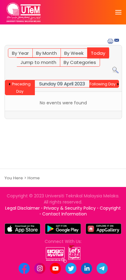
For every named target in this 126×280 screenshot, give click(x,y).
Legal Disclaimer (22, 208)
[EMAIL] (117, 40)
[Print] (110, 41)
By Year (20, 53)
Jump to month (38, 62)
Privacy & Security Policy (70, 208)
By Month (46, 53)
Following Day (103, 84)
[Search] (115, 70)
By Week (73, 53)
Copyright (110, 208)
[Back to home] (24, 12)
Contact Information (64, 214)
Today (98, 53)
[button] (118, 12)
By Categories (80, 62)
